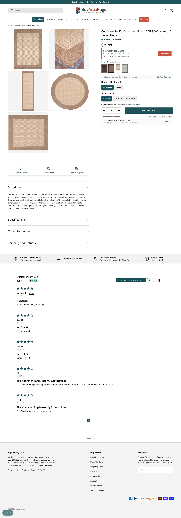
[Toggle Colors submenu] (98, 19)
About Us (94, 481)
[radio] (104, 68)
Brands (61, 19)
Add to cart (148, 110)
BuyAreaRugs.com (19, 509)
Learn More (165, 54)
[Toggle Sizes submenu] (87, 19)
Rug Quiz (144, 19)
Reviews (94, 471)
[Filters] (155, 280)
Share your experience (131, 280)
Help (131, 19)
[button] (171, 10)
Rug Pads (122, 19)
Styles (72, 19)
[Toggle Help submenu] (135, 19)
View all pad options (165, 116)
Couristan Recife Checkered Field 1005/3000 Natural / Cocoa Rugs (28, 25)
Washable (51, 19)
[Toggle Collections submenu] (114, 19)
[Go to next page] (97, 420)
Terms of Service (97, 490)
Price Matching (96, 462)
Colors (94, 19)
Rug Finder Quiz (97, 457)
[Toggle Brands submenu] (66, 19)
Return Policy (96, 485)
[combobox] (35, 10)
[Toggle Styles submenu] (77, 19)
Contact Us (95, 476)
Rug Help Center (97, 466)
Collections (107, 19)
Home (10, 25)
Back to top (90, 438)
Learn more (152, 116)
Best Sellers (38, 19)
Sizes (83, 19)
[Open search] (149, 280)
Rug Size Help (166, 77)
